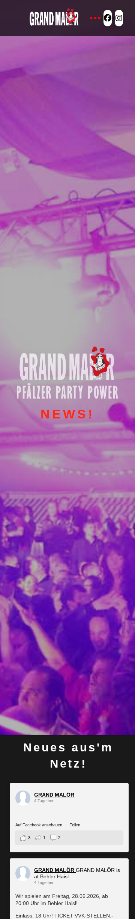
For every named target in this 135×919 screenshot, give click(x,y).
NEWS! (67, 414)
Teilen (75, 825)
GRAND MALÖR (54, 795)
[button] (95, 18)
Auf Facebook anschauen (39, 825)
